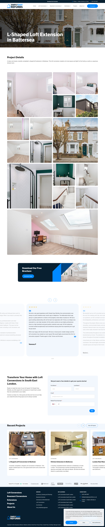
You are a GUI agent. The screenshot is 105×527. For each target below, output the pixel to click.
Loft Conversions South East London (66, 497)
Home (34, 6)
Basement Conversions (55, 6)
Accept (71, 522)
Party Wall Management (42, 507)
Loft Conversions (42, 6)
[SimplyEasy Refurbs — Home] (13, 517)
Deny (84, 522)
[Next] (83, 425)
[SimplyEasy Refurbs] (15, 6)
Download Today (28, 276)
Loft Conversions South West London (67, 499)
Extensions (67, 6)
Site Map (51, 524)
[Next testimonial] (55, 300)
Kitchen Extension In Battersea (62, 462)
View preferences (96, 522)
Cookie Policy (46, 524)
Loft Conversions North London (65, 505)
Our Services (39, 505)
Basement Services (40, 497)
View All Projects (92, 425)
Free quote (92, 6)
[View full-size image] (29, 94)
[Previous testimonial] (50, 300)
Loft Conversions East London (65, 502)
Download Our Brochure (52, 1)
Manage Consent (57, 524)
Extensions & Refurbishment (43, 499)
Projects (75, 6)
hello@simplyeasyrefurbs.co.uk (89, 497)
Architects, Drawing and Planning (44, 494)
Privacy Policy (39, 524)
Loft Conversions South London (65, 494)
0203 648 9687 (94, 1)
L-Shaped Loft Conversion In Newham (22, 462)
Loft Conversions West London (65, 507)
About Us (81, 6)
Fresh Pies (34, 524)
